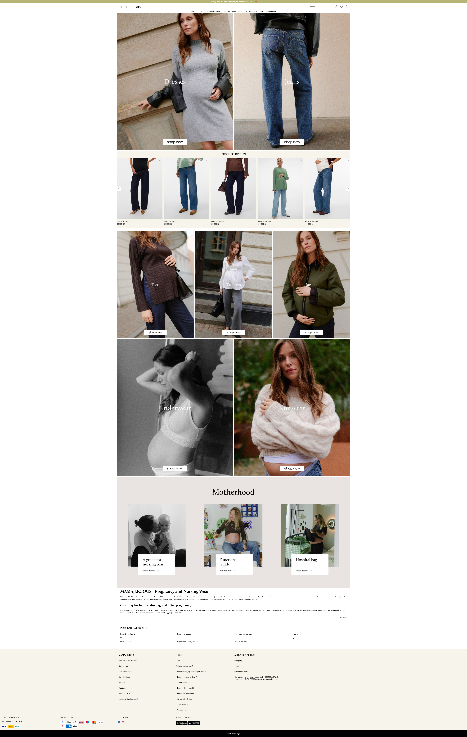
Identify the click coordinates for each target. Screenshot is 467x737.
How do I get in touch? (185, 688)
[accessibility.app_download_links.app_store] (194, 725)
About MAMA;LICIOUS (128, 661)
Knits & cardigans (127, 634)
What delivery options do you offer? (191, 672)
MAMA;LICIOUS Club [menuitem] (254, 11)
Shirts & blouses (127, 638)
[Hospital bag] (311, 532)
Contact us (123, 666)
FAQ (178, 661)
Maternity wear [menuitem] (213, 11)
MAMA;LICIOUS (126, 655)
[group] (139, 193)
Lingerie (295, 634)
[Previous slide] (119, 189)
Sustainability (124, 693)
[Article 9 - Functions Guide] (233, 532)
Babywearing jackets (243, 634)
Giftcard (122, 683)
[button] (139, 188)
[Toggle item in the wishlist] (160, 160)
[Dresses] (175, 81)
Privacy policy (182, 704)
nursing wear (125, 599)
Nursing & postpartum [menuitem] (233, 11)
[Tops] (155, 284)
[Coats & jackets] (311, 284)
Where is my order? (184, 666)
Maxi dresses (125, 642)
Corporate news (241, 672)
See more (343, 618)
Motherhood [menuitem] (271, 11)
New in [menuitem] (193, 11)
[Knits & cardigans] (292, 407)
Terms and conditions (185, 693)
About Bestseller (244, 655)
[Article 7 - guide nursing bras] (156, 532)
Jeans (179, 638)
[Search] (331, 7)
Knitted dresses (184, 634)
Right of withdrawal (184, 699)
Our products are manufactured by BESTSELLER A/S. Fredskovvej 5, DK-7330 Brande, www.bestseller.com (256, 678)
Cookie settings (233, 734)
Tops (293, 638)
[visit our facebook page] (119, 722)
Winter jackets (240, 642)
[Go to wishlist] (341, 7)
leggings (169, 613)
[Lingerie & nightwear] (175, 407)
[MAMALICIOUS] (130, 8)
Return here (181, 683)
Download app (124, 677)
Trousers (238, 638)
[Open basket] (346, 6)
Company (238, 661)
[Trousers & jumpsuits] (233, 284)
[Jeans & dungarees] (292, 81)
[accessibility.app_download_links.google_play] (182, 725)
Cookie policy (181, 710)
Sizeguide (122, 688)
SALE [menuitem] (201, 11)
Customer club (125, 672)
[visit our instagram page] (123, 722)
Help (179, 655)
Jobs (236, 666)
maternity (337, 597)
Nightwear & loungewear (187, 642)
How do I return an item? (186, 677)
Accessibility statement (128, 699)
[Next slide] (348, 189)
